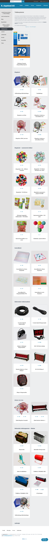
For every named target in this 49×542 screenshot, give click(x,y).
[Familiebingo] (39, 81)
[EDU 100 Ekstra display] (39, 334)
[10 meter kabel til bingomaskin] (22, 311)
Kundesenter (38, 5)
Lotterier (3, 31)
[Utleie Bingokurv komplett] (22, 408)
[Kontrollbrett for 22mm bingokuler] (22, 257)
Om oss (32, 5)
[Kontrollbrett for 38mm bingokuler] (39, 257)
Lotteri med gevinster (5, 16)
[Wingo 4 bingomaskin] (22, 380)
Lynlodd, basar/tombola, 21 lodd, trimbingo (6, 13)
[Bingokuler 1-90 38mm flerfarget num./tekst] (39, 157)
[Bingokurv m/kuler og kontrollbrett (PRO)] (39, 126)
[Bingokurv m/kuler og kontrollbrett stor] (39, 103)
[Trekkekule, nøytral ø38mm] (39, 226)
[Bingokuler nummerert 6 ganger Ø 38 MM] (39, 180)
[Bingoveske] (22, 437)
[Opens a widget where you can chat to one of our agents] (44, 539)
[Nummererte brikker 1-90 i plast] (39, 203)
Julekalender (3, 34)
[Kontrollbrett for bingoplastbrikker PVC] (22, 280)
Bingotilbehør (3, 22)
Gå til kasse (36, 1)
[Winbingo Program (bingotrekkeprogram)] (22, 45)
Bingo (2, 19)
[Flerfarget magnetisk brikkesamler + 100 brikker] (22, 203)
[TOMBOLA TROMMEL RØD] (39, 459)
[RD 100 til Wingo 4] (39, 357)
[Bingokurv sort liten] (22, 103)
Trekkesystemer (4, 28)
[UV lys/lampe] (39, 481)
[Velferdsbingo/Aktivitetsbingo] (22, 81)
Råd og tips (46, 5)
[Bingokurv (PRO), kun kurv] (22, 126)
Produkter (27, 5)
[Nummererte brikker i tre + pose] (22, 226)
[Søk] (23, 1)
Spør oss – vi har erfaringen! (30, 26)
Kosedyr (2, 37)
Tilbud (2, 43)
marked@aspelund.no (12, 535)
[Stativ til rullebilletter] (22, 459)
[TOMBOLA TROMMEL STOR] (22, 481)
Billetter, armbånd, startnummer (6, 25)
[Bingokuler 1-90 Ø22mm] (22, 180)
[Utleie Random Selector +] (39, 408)
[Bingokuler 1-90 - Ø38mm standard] (22, 157)
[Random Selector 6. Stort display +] (22, 357)
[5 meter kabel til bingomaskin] (39, 311)
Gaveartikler (3, 40)
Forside (21, 5)
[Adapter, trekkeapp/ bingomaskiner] (22, 334)
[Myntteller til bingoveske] (39, 437)
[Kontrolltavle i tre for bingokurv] (39, 280)
